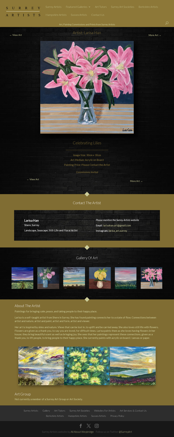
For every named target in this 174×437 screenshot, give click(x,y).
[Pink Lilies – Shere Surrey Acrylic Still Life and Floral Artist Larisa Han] (151, 278)
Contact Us (97, 15)
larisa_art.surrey (118, 230)
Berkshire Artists (148, 7)
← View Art (16, 34)
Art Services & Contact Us (133, 410)
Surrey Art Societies (122, 7)
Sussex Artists (79, 15)
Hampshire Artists (56, 15)
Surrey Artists (54, 7)
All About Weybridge (82, 431)
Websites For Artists (105, 410)
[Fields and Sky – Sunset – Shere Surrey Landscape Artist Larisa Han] (22, 278)
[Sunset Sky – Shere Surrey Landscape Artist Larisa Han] (74, 278)
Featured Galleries (76, 7)
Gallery (46, 410)
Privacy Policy (117, 415)
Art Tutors (101, 7)
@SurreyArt (125, 431)
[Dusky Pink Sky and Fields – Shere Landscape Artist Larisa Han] (126, 278)
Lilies (97, 142)
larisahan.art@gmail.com (117, 225)
